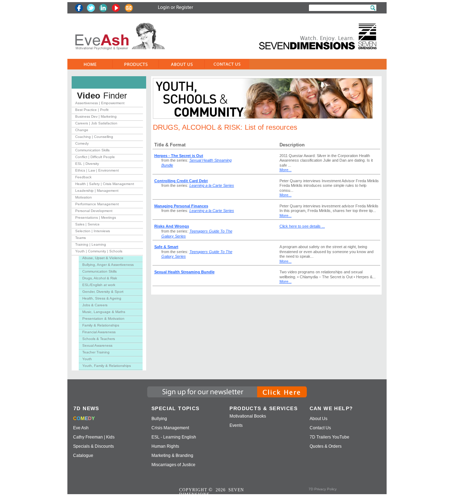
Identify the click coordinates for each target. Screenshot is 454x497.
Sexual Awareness (97, 345)
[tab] (107, 104)
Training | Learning (90, 244)
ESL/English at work (98, 285)
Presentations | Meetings (95, 217)
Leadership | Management (96, 190)
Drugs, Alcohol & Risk (99, 278)
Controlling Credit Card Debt (181, 181)
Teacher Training (96, 352)
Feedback (83, 177)
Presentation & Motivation (103, 318)
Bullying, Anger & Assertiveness (108, 265)
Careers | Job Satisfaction (96, 123)
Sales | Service (87, 224)
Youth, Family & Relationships (106, 366)
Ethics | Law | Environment (97, 170)
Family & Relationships (100, 325)
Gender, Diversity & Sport (102, 292)
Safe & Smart (166, 247)
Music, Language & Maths (103, 312)
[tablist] (107, 235)
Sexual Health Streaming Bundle (184, 272)
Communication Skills (92, 150)
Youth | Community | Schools (98, 251)
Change (81, 130)
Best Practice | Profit (92, 110)
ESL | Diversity (87, 164)
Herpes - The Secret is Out (178, 155)
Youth (87, 359)
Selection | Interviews (92, 231)
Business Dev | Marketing (96, 116)
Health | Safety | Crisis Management (104, 184)
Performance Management (97, 204)
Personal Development (93, 211)
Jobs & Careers (94, 305)
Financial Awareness (99, 332)
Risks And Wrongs (171, 226)
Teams (80, 238)
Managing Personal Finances (181, 206)
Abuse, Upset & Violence (102, 258)
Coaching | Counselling (94, 137)
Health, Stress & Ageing (101, 298)
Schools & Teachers (98, 339)
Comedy (82, 143)
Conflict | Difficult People (95, 157)
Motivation (83, 197)
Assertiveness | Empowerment (99, 103)
